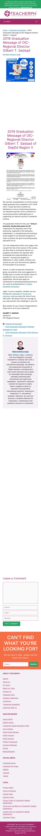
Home (5, 30)
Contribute (7, 701)
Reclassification (9, 752)
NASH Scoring (8, 739)
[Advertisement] (20, 105)
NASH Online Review (11, 732)
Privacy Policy (8, 788)
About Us (6, 682)
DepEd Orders (8, 723)
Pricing (5, 748)
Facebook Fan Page (10, 766)
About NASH (8, 719)
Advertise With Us (10, 708)
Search (5, 679)
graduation (16, 294)
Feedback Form (9, 695)
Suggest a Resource (10, 698)
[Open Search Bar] (36, 21)
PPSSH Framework (10, 742)
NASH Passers (8, 735)
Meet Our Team (9, 688)
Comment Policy (9, 817)
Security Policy (8, 797)
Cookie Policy (8, 794)
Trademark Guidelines (11, 704)
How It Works (8, 729)
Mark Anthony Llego (20, 352)
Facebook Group (9, 763)
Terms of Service (9, 791)
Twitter (5, 776)
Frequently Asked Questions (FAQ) (16, 726)
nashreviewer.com (26, 7)
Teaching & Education (17, 30)
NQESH (6, 770)
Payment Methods (10, 745)
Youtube (6, 773)
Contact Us (7, 692)
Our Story (6, 685)
